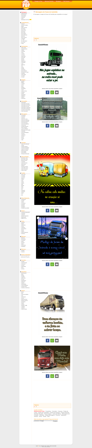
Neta (22, 186)
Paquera (23, 165)
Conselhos (23, 115)
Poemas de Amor (24, 166)
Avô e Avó (23, 174)
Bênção (22, 81)
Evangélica (23, 88)
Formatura (23, 203)
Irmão (22, 181)
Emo (22, 293)
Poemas (23, 133)
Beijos (22, 26)
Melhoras (23, 64)
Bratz (22, 274)
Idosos (22, 298)
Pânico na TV (23, 218)
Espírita (22, 87)
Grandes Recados (24, 126)
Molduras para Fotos (39, 411)
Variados (23, 307)
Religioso (23, 95)
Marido (22, 185)
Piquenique (23, 266)
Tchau (22, 43)
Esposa (22, 178)
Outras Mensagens (25, 132)
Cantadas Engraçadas (25, 212)
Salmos (22, 97)
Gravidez (23, 204)
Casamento (23, 199)
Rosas (22, 229)
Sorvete (22, 268)
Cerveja (22, 261)
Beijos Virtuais (24, 27)
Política (22, 304)
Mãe (22, 184)
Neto (22, 187)
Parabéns (23, 206)
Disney (22, 275)
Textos (22, 138)
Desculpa (23, 57)
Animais (23, 222)
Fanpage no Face (38, 1)
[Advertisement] (52, 26)
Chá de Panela (24, 262)
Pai (22, 189)
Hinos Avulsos (24, 127)
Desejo (22, 58)
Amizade (23, 17)
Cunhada (23, 175)
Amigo (22, 145)
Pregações (23, 94)
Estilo (22, 241)
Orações (23, 92)
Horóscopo (23, 296)
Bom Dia (23, 36)
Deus (22, 86)
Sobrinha (23, 190)
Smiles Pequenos (24, 232)
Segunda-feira (24, 13)
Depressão (23, 56)
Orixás (22, 93)
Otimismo (23, 131)
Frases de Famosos (25, 121)
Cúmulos (23, 214)
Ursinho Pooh (24, 286)
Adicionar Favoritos (49, 1)
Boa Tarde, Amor (24, 159)
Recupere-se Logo (24, 72)
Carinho (23, 53)
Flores (22, 226)
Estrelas (23, 242)
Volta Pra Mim (24, 170)
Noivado (23, 205)
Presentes (23, 69)
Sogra (22, 192)
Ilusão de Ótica (24, 299)
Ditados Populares (24, 215)
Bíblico (22, 82)
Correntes (23, 116)
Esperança (23, 61)
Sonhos (22, 136)
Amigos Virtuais (24, 146)
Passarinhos (23, 228)
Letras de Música (24, 128)
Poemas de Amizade (25, 153)
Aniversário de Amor (25, 106)
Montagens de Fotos (25, 19)
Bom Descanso (24, 34)
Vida (22, 139)
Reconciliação (24, 70)
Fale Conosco (66, 1)
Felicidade (23, 62)
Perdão (22, 68)
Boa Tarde (23, 32)
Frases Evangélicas (25, 123)
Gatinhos (23, 227)
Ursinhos (23, 233)
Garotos (23, 251)
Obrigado (23, 38)
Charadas (23, 213)
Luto (22, 63)
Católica (23, 83)
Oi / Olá (22, 39)
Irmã (22, 180)
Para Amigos (23, 152)
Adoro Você (23, 47)
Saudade (23, 73)
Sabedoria (23, 134)
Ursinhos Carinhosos (25, 287)
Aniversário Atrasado (25, 103)
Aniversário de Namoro (25, 108)
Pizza (22, 267)
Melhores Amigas (24, 150)
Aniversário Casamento (25, 107)
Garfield (23, 276)
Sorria (22, 137)
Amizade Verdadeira (25, 147)
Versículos (23, 98)
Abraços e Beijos (24, 25)
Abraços (23, 23)
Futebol (22, 250)
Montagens (58, 1)
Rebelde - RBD (24, 305)
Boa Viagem (23, 33)
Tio (22, 195)
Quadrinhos (23, 280)
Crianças (23, 117)
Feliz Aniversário (24, 111)
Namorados (23, 164)
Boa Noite (23, 28)
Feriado (22, 200)
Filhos (22, 179)
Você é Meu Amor (24, 167)
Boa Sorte (23, 31)
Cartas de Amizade (25, 148)
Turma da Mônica (24, 285)
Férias (22, 201)
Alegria (22, 50)
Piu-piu (22, 279)
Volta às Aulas (24, 309)
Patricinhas (23, 245)
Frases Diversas (24, 122)
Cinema (22, 265)
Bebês (22, 223)
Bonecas (23, 237)
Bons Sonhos (24, 37)
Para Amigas (23, 151)
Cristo (22, 84)
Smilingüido (23, 284)
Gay (22, 295)
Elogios (22, 59)
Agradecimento (24, 48)
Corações (23, 240)
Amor (22, 18)
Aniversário (23, 102)
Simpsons (23, 281)
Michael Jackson (24, 300)
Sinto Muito (23, 74)
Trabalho (23, 306)
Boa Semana (23, 14)
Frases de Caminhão (25, 120)
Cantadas (23, 161)
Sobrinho (23, 191)
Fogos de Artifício (24, 294)
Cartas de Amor (24, 162)
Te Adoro (23, 75)
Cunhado (23, 176)
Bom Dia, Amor (24, 160)
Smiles (22, 231)
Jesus (22, 89)
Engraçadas (23, 217)
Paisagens (23, 301)
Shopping (23, 246)
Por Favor (23, 42)
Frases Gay (23, 125)
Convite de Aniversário (25, 109)
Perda (22, 67)
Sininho (22, 282)
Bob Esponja (23, 273)
